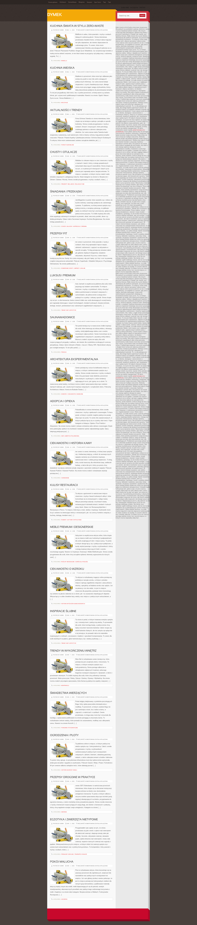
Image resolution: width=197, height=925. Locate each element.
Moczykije (64, 102)
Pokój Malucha (61, 862)
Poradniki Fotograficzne (69, 727)
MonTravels (65, 685)
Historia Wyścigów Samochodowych (73, 603)
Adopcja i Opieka (62, 401)
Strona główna (52, 2)
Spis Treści (97, 2)
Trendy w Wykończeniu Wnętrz (73, 651)
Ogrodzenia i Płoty (64, 735)
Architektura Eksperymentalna (74, 359)
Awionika (64, 812)
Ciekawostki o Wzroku (67, 569)
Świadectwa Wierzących (68, 693)
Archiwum (63, 2)
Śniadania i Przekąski (66, 191)
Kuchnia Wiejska (62, 68)
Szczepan (64, 899)
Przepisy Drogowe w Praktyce (72, 777)
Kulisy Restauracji (64, 485)
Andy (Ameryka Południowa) (70, 436)
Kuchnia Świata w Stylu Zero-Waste (77, 26)
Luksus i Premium (62, 275)
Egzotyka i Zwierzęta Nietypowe (74, 819)
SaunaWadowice (62, 317)
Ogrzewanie (65, 478)
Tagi (104, 2)
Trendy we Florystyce (68, 310)
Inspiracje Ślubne (63, 611)
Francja (63, 352)
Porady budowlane (67, 144)
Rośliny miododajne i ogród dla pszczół (74, 561)
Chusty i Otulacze (63, 152)
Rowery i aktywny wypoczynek (71, 519)
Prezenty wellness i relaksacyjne (72, 184)
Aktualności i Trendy (66, 110)
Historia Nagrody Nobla (69, 770)
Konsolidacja (72, 2)
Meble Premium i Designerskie (71, 527)
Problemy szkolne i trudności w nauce (74, 854)
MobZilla (64, 60)
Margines (82, 2)
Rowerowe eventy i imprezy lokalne (73, 268)
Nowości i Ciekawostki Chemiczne (72, 394)
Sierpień (89, 2)
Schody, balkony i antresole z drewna (74, 226)
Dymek (54, 15)
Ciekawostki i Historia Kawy (71, 443)
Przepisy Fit (58, 233)
